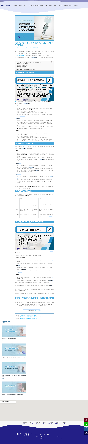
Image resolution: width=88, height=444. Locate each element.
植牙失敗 (18, 185)
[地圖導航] (86, 419)
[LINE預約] (86, 423)
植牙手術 (16, 101)
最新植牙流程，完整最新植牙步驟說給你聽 (28, 318)
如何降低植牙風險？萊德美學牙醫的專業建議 (25, 68)
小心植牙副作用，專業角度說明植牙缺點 (28, 315)
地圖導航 (86, 420)
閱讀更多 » (3, 378)
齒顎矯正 (51, 422)
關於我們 (25, 422)
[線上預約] (86, 432)
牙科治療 (44, 422)
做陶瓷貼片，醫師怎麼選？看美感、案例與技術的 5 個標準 (14, 357)
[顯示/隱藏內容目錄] (52, 62)
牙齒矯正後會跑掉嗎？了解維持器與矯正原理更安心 (12, 394)
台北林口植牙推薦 (20, 301)
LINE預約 (86, 424)
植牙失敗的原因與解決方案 (21, 65)
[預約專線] (86, 427)
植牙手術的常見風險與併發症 (22, 63)
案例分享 (64, 422)
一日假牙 (38, 422)
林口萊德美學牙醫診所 (19, 55)
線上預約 (86, 433)
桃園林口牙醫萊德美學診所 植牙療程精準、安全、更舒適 (27, 69)
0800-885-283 (38, 310)
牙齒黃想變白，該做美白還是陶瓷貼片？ (10, 338)
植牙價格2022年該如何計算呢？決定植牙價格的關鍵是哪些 (31, 316)
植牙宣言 (31, 422)
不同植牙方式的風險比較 (21, 66)
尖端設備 (57, 422)
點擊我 (36, 312)
